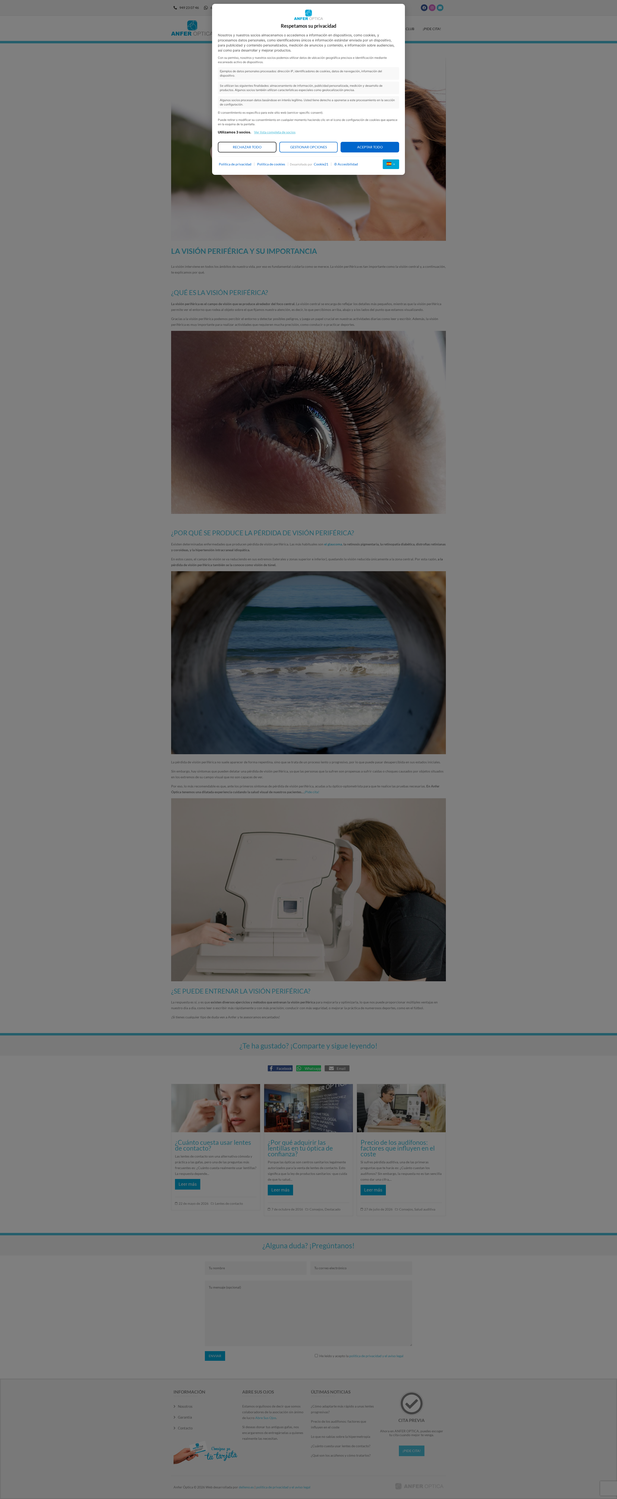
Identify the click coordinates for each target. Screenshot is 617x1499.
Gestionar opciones (308, 147)
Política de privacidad (235, 164)
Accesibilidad (348, 164)
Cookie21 (321, 164)
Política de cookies (271, 164)
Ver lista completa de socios (274, 132)
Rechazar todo (247, 147)
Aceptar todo (370, 147)
